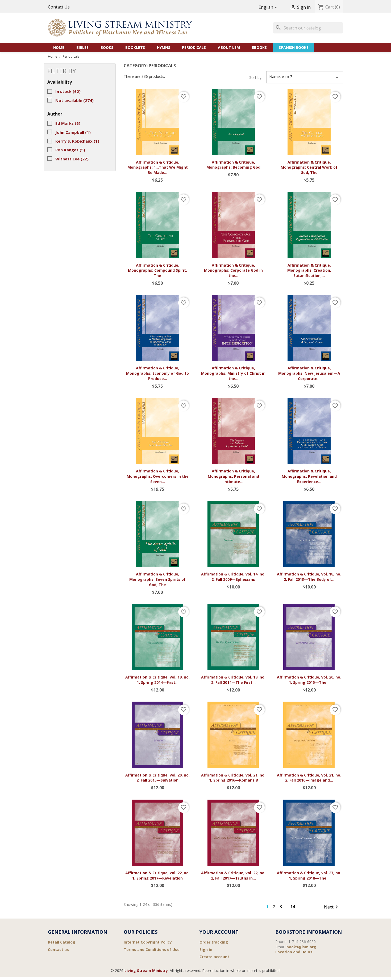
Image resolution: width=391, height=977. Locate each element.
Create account (214, 956)
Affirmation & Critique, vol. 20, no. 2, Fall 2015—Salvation (157, 778)
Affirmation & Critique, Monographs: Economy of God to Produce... (157, 373)
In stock (68, 91)
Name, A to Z (304, 77)
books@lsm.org (301, 946)
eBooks (259, 47)
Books (107, 47)
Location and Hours (294, 951)
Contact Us (59, 7)
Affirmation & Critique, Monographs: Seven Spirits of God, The (157, 579)
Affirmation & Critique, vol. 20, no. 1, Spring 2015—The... (309, 680)
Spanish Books (294, 47)
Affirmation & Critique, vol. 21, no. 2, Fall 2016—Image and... (309, 778)
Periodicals (194, 47)
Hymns (163, 47)
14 (292, 907)
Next (332, 907)
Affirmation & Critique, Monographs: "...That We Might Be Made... (157, 167)
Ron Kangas (70, 149)
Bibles (82, 47)
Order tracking (213, 942)
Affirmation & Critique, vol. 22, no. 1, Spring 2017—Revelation (157, 875)
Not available (74, 100)
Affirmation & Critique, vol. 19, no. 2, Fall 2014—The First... (233, 680)
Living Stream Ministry (146, 970)
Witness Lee (72, 158)
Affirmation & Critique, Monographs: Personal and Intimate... (233, 476)
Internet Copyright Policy (148, 942)
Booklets (135, 47)
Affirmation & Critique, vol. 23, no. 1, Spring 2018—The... (309, 875)
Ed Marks (67, 123)
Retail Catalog (61, 942)
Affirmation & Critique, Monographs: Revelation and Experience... (309, 476)
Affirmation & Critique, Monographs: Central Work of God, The (309, 167)
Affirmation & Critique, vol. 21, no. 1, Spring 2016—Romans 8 (233, 778)
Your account (219, 932)
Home (58, 47)
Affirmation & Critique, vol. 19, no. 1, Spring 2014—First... (157, 680)
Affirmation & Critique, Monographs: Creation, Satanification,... (309, 270)
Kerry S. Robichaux (77, 141)
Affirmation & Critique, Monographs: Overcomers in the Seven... (158, 476)
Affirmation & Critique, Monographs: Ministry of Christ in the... (233, 373)
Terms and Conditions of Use (152, 949)
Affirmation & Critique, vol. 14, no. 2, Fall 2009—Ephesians (233, 576)
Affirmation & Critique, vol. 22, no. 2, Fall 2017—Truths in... (233, 875)
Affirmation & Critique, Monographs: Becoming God (233, 165)
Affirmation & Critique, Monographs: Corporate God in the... (233, 270)
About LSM (229, 47)
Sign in (205, 949)
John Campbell (73, 132)
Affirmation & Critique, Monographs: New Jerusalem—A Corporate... (309, 373)
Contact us (58, 949)
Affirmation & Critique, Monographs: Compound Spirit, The (157, 270)
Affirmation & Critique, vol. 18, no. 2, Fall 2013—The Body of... (309, 576)
